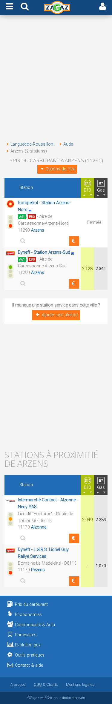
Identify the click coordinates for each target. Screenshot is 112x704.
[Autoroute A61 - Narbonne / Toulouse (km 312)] (32, 209)
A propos (18, 684)
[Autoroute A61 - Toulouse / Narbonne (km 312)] (74, 252)
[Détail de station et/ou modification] (22, 240)
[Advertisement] (56, 79)
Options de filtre (60, 169)
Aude (68, 144)
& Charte (46, 684)
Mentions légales (80, 684)
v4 (42, 698)
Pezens (38, 569)
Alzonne (38, 527)
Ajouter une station (60, 315)
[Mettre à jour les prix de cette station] (74, 241)
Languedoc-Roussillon (31, 144)
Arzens (37, 230)
